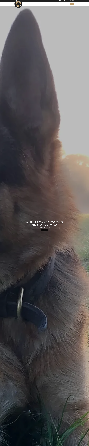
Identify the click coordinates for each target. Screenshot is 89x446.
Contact (72, 3)
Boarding (51, 3)
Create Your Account (63, 0)
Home (38, 3)
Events (60, 3)
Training (46, 3)
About (41, 3)
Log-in (69, 0)
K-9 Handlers (65, 3)
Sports (56, 3)
